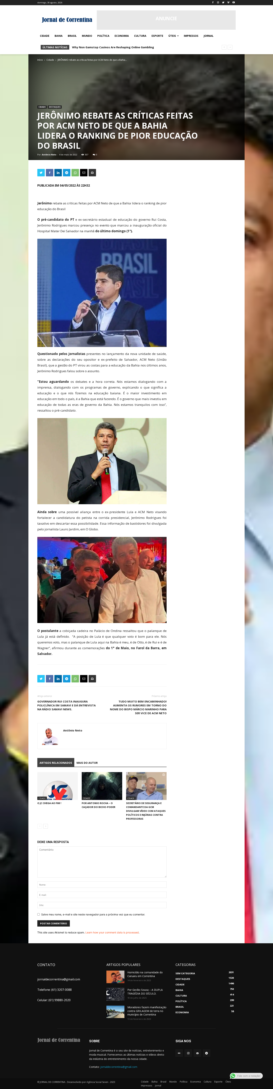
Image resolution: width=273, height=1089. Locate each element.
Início (40, 59)
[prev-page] (39, 826)
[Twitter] (223, 3)
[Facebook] (213, 3)
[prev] (224, 47)
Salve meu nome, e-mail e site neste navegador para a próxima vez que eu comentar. (93, 914)
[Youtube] (233, 3)
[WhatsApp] (75, 172)
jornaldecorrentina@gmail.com (118, 1067)
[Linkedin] (58, 172)
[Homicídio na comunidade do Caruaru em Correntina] (115, 977)
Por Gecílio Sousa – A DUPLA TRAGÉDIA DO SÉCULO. (145, 991)
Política (183, 1081)
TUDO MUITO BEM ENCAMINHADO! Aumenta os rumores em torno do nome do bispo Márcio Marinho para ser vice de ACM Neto (138, 707)
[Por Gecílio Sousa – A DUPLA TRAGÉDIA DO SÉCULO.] (115, 994)
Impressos (146, 1085)
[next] (230, 47)
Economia (195, 1081)
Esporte (218, 1081)
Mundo (173, 1081)
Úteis (228, 1081)
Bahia (154, 1081)
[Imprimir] (92, 172)
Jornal (158, 1085)
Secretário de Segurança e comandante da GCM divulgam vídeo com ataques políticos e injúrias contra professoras (146, 810)
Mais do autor (87, 762)
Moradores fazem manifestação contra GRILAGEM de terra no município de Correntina (146, 1010)
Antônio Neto (49, 154)
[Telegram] (66, 172)
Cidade (50, 59)
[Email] (83, 172)
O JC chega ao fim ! (49, 803)
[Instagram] (218, 3)
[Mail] (197, 1053)
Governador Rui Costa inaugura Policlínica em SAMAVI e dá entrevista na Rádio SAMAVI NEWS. (66, 705)
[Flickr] (179, 1053)
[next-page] (45, 826)
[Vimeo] (228, 3)
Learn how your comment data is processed (112, 932)
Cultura (207, 1081)
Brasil (163, 1081)
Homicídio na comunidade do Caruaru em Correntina (145, 974)
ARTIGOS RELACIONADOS (56, 762)
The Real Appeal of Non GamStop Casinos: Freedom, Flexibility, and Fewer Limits (128, 47)
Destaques (55, 107)
